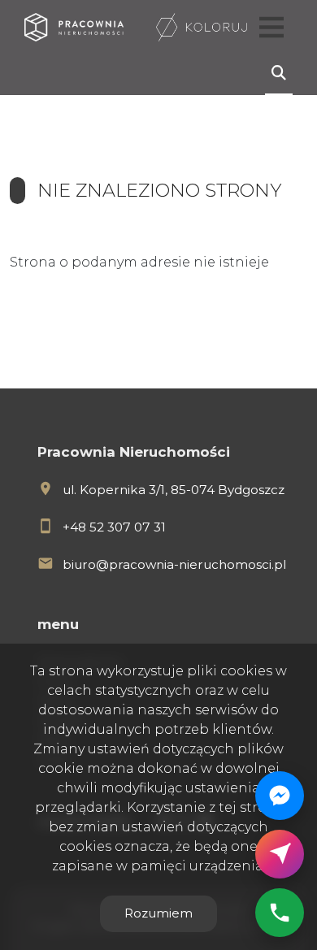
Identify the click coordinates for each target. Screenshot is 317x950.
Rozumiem (158, 913)
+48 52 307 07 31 (114, 527)
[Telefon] (279, 912)
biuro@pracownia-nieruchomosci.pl (174, 564)
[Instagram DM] (279, 854)
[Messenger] (279, 795)
